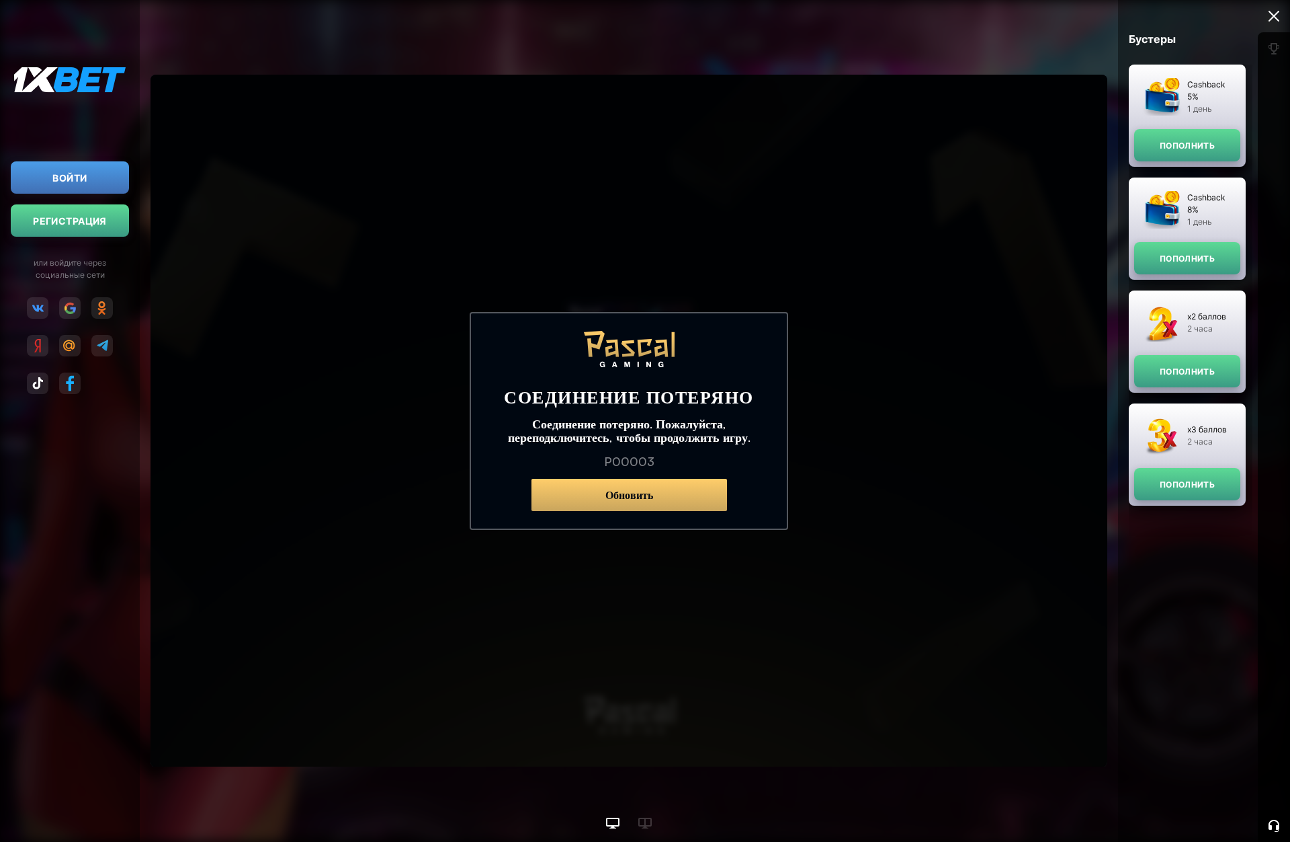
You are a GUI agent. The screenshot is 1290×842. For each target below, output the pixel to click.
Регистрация (70, 221)
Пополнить (1187, 146)
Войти (69, 178)
